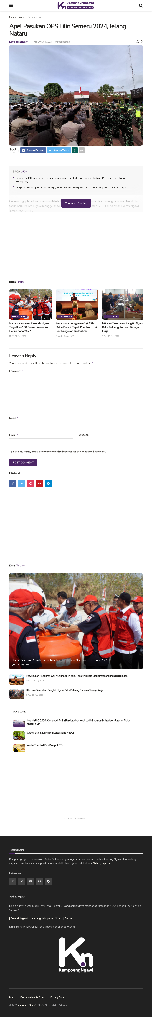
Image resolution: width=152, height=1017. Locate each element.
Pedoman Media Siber (32, 997)
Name (14, 418)
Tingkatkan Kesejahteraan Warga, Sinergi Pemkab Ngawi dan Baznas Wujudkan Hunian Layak (71, 187)
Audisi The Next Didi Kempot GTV (45, 745)
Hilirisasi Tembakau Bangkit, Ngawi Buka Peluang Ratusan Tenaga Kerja (123, 327)
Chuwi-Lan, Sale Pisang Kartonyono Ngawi (50, 733)
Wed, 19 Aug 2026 (65, 336)
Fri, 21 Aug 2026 (18, 336)
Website (84, 435)
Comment (16, 371)
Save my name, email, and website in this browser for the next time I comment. (59, 451)
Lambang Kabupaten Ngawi (46, 918)
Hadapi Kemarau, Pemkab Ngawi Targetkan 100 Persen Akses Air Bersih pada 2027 (29, 327)
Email (13, 435)
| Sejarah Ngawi (18, 918)
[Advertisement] (76, 247)
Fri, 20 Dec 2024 (43, 42)
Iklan (11, 997)
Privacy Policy (58, 997)
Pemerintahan (34, 16)
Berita (21, 16)
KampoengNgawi (18, 42)
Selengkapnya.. (102, 863)
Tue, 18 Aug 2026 (111, 336)
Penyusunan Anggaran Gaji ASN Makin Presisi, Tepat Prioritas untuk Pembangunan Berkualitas (76, 327)
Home (12, 16)
